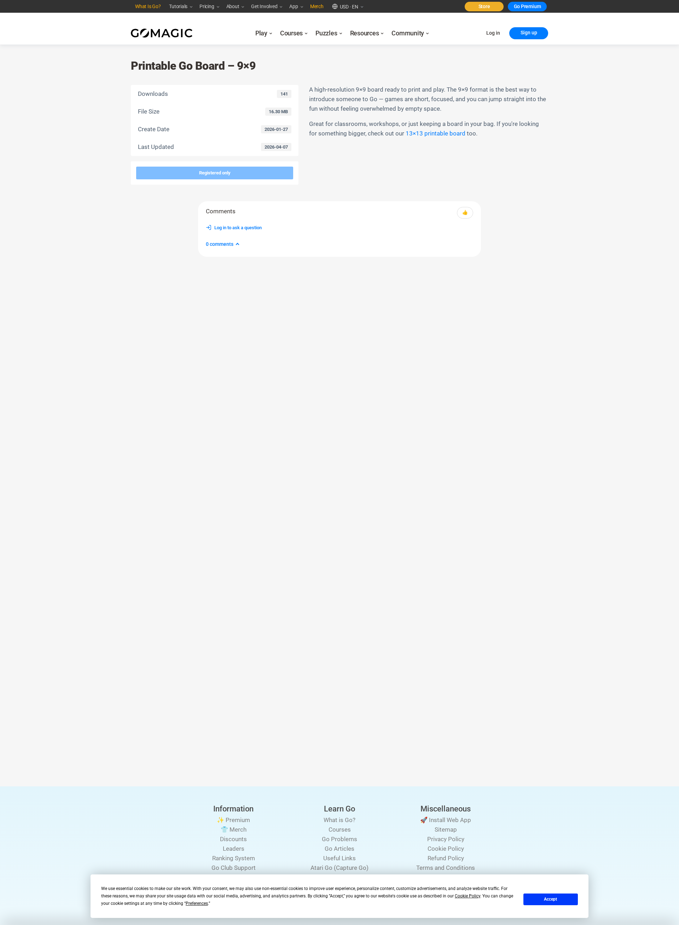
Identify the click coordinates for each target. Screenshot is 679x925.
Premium (531, 6)
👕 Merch (233, 829)
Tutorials (178, 6)
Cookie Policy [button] (467, 896)
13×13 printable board (435, 133)
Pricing (206, 6)
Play (261, 33)
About (232, 6)
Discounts (233, 839)
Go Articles (339, 848)
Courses (291, 33)
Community (407, 33)
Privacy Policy (445, 839)
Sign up (529, 32)
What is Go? (339, 819)
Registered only (215, 172)
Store (484, 6)
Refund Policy (446, 858)
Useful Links (339, 858)
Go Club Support (233, 867)
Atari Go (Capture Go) (339, 867)
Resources (364, 33)
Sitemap (446, 829)
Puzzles (326, 33)
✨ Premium (233, 819)
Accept (550, 899)
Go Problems (339, 839)
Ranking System (233, 858)
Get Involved (264, 6)
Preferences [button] (197, 903)
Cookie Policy (446, 848)
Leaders (233, 848)
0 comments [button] (219, 244)
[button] (345, 6)
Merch (317, 6)
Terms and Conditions (445, 867)
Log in (493, 33)
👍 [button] (465, 212)
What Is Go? (148, 6)
